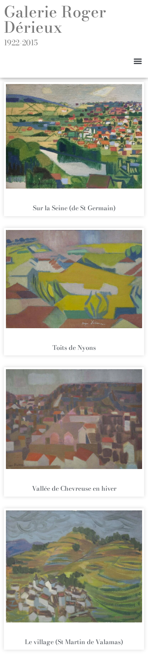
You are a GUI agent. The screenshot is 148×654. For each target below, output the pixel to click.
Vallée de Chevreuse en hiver (74, 488)
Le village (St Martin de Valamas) (74, 642)
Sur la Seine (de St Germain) (74, 208)
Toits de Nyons (74, 347)
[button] (137, 60)
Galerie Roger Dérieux (55, 19)
